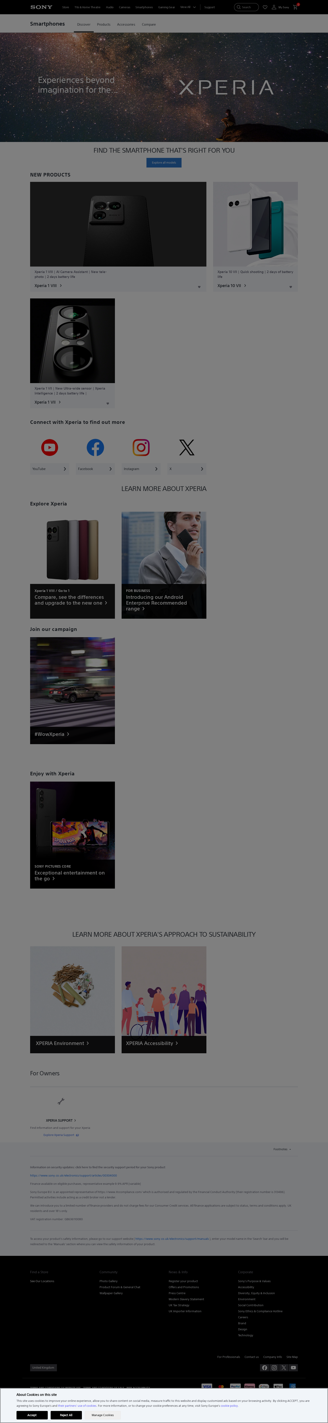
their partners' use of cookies (77, 1406)
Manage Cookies (103, 1415)
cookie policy (229, 1406)
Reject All (66, 1415)
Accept (32, 1415)
